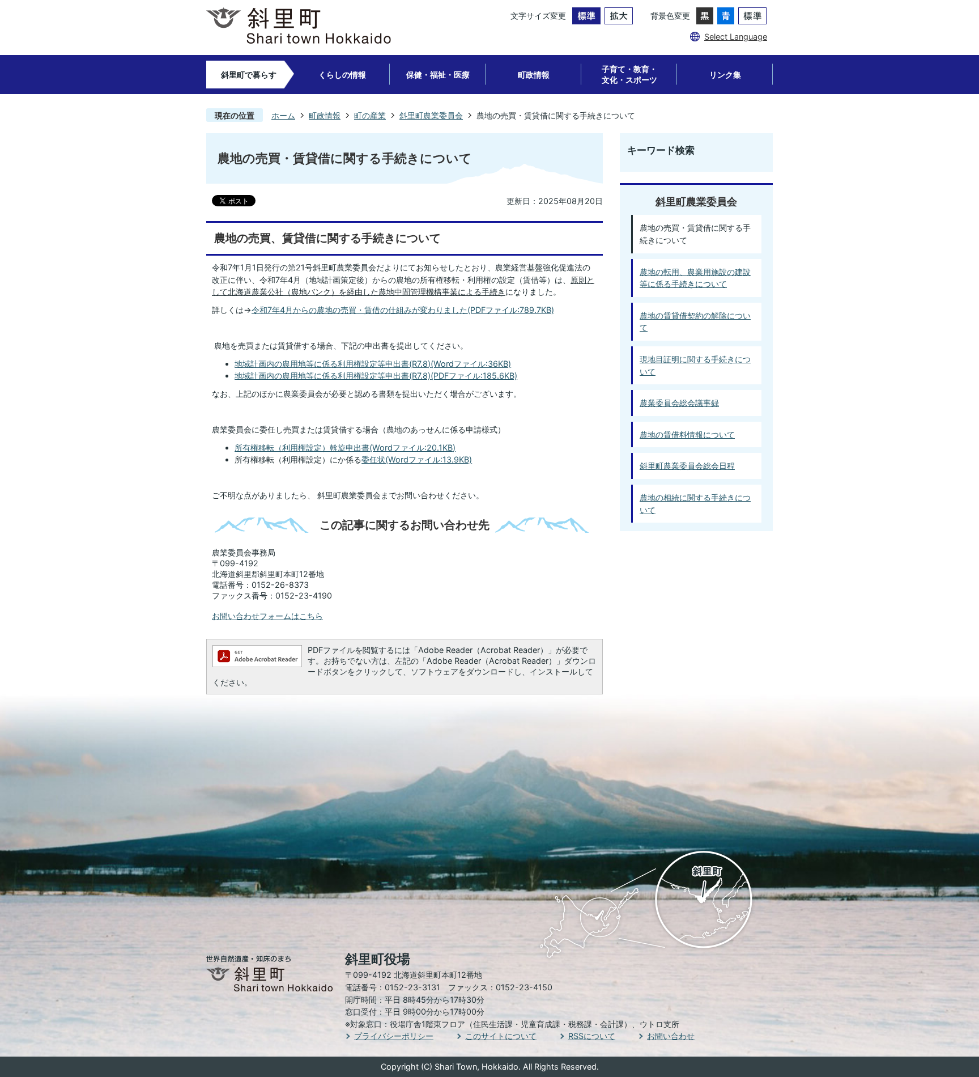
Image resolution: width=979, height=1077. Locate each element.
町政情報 (534, 74)
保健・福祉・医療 (438, 74)
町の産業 (370, 115)
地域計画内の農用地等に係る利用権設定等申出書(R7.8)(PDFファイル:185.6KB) (376, 375)
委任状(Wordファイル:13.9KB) (416, 459)
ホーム (283, 115)
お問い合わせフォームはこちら (267, 616)
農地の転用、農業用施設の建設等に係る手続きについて (695, 278)
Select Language (735, 36)
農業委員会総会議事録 (679, 403)
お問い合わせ (671, 1036)
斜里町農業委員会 (431, 115)
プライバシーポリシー (393, 1036)
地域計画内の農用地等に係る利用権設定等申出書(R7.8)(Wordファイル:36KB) (373, 363)
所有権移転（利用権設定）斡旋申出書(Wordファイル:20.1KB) (345, 447)
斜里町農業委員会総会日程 (687, 465)
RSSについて (591, 1036)
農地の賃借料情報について (687, 434)
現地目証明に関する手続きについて (695, 365)
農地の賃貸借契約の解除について (695, 322)
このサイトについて (501, 1036)
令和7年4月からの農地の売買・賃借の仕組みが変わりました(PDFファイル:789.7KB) (403, 310)
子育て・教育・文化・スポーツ (629, 74)
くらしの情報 (342, 74)
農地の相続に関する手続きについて (695, 504)
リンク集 (725, 74)
